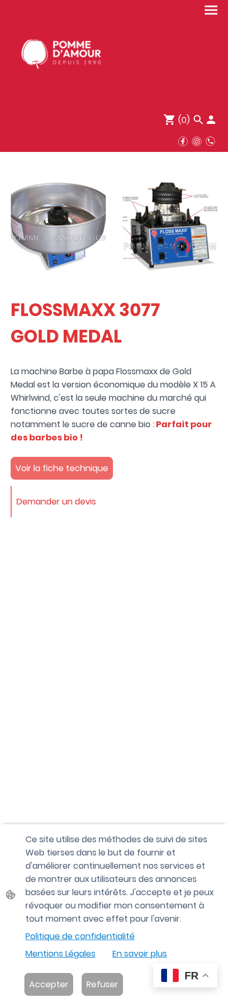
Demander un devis (56, 502)
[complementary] (185, 976)
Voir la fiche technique (61, 468)
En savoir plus (139, 954)
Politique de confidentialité (80, 936)
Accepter (48, 984)
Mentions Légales (60, 954)
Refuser (102, 984)
